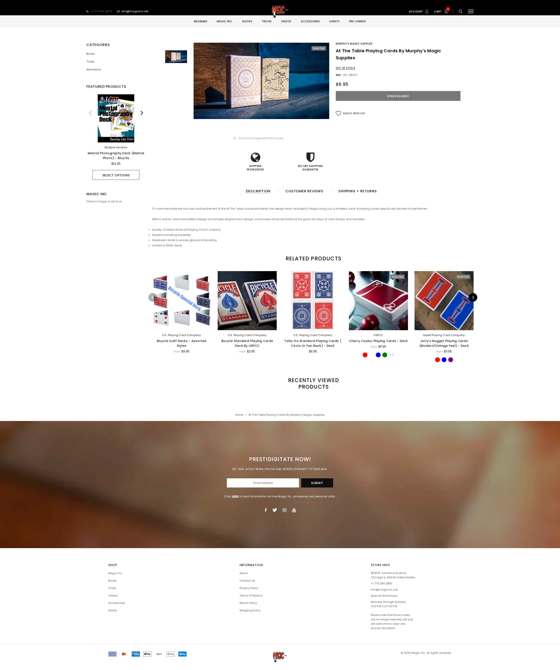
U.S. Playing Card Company (181, 335)
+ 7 (391, 355)
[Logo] (280, 11)
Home (239, 415)
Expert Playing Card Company (444, 335)
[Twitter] (274, 510)
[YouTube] (294, 510)
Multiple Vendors (116, 147)
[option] (115, 137)
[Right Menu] (471, 11)
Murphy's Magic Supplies (354, 44)
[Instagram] (284, 510)
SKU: (338, 75)
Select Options (116, 175)
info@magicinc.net (135, 11)
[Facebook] (265, 510)
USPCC (378, 335)
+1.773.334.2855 (101, 11)
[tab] (313, 258)
